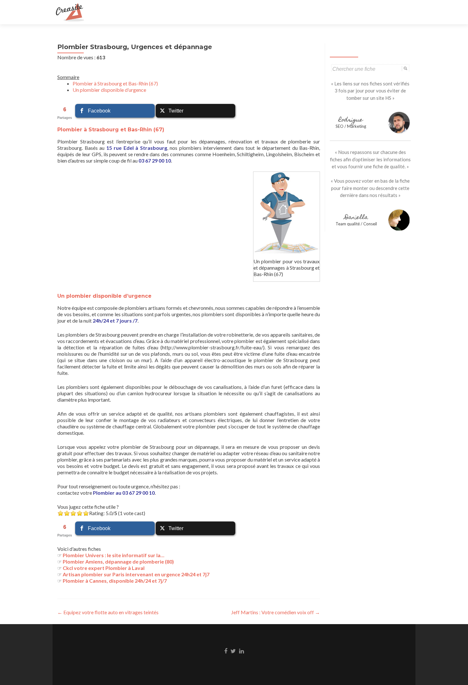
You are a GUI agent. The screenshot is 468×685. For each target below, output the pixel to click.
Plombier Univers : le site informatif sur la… (113, 555)
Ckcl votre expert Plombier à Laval (104, 568)
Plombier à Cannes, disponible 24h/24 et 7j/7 (115, 581)
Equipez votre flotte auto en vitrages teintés (108, 612)
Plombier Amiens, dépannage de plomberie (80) (118, 561)
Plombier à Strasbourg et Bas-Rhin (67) (115, 83)
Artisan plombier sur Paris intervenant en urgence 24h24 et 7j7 (136, 574)
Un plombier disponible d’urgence (109, 90)
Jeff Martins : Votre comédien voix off (275, 612)
